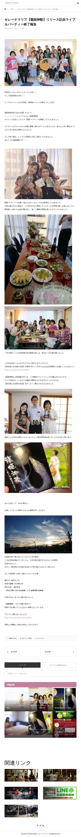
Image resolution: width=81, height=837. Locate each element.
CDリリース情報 (19, 28)
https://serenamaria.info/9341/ (17, 370)
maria (15, 638)
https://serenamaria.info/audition (18, 617)
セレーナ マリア (11, 116)
